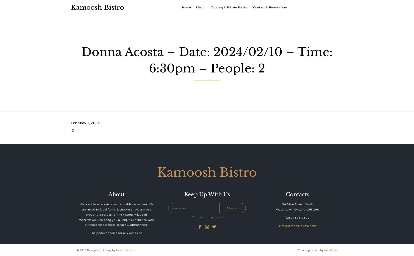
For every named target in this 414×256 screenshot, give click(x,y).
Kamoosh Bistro (97, 7)
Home (186, 7)
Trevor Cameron (126, 250)
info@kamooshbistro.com (297, 226)
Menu (200, 7)
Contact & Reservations (270, 7)
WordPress (330, 250)
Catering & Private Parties (229, 7)
